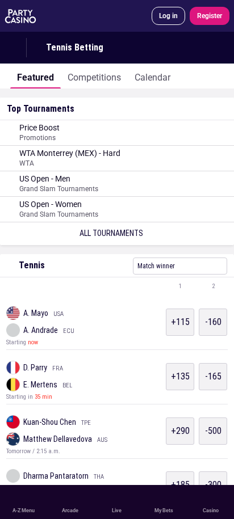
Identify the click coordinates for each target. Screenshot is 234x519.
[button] (117, 286)
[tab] (35, 76)
